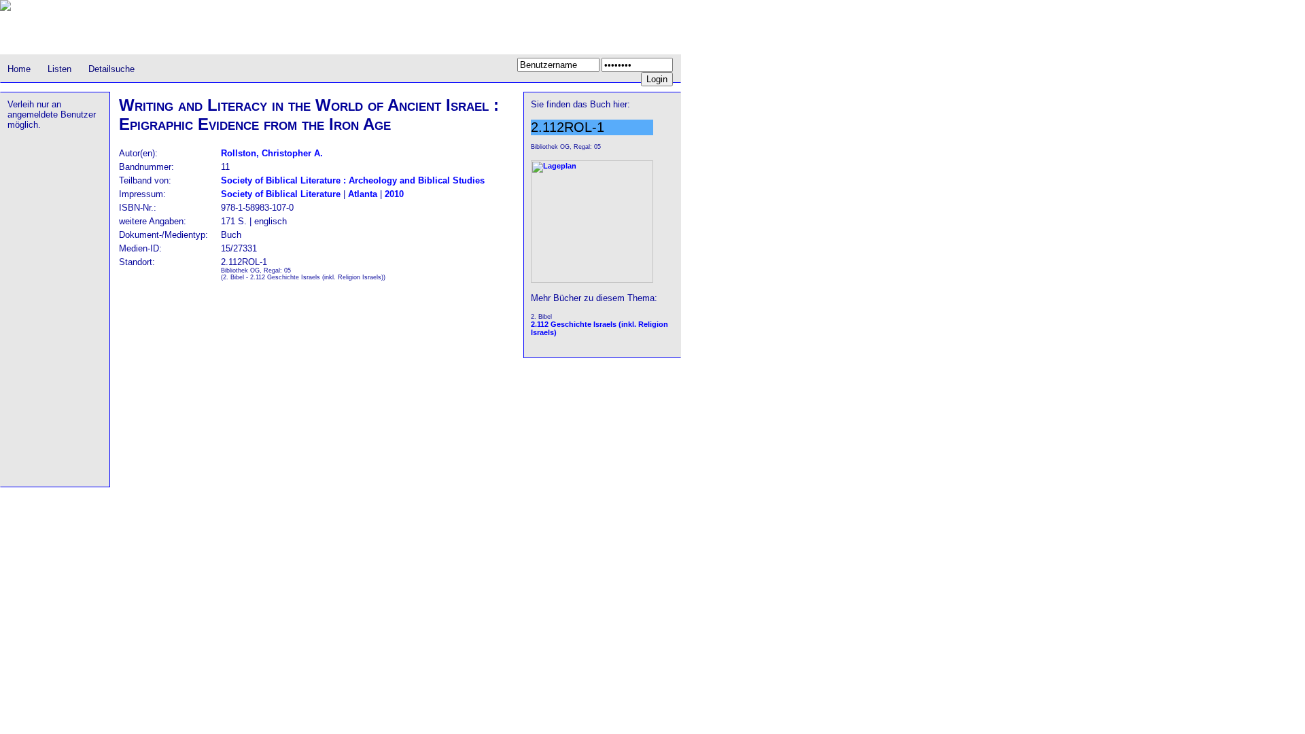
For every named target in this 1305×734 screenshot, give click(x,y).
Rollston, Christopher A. (272, 153)
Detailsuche (111, 69)
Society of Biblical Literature (281, 194)
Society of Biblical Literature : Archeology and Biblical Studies (353, 180)
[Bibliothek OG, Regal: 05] (592, 280)
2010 (394, 194)
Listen (59, 69)
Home (19, 69)
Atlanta (362, 194)
